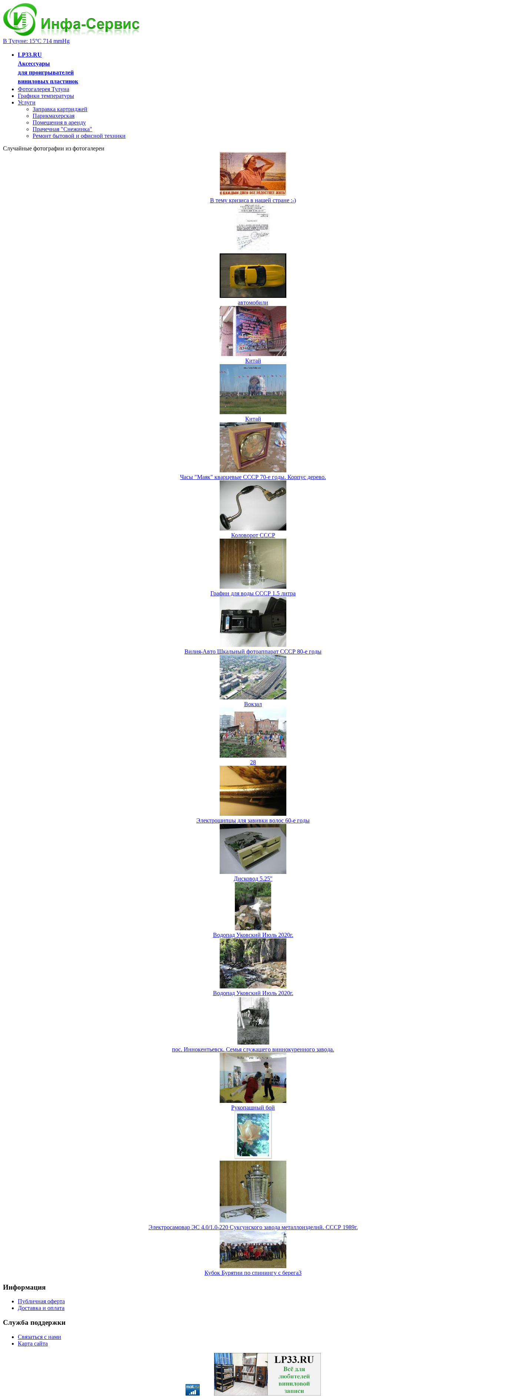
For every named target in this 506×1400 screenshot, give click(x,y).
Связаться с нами (39, 1337)
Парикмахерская (53, 116)
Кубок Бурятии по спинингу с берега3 (253, 1273)
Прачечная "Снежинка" (62, 129)
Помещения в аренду (59, 122)
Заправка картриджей (60, 109)
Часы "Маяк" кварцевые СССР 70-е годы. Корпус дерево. (253, 477)
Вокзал (253, 704)
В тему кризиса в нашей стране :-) (253, 200)
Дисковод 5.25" (253, 878)
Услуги (27, 102)
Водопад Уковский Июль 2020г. (253, 935)
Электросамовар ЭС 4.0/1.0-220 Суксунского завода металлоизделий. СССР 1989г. (253, 1227)
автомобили (253, 302)
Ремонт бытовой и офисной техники (79, 136)
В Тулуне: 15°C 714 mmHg (36, 41)
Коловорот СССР (253, 535)
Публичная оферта (41, 1301)
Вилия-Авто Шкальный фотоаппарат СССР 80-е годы (253, 651)
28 (253, 762)
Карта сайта (33, 1343)
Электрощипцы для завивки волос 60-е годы (253, 820)
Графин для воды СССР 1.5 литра (253, 593)
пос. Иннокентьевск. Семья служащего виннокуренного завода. (253, 1049)
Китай (253, 361)
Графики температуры (46, 96)
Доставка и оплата (41, 1308)
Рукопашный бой (253, 1107)
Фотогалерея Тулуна (43, 89)
